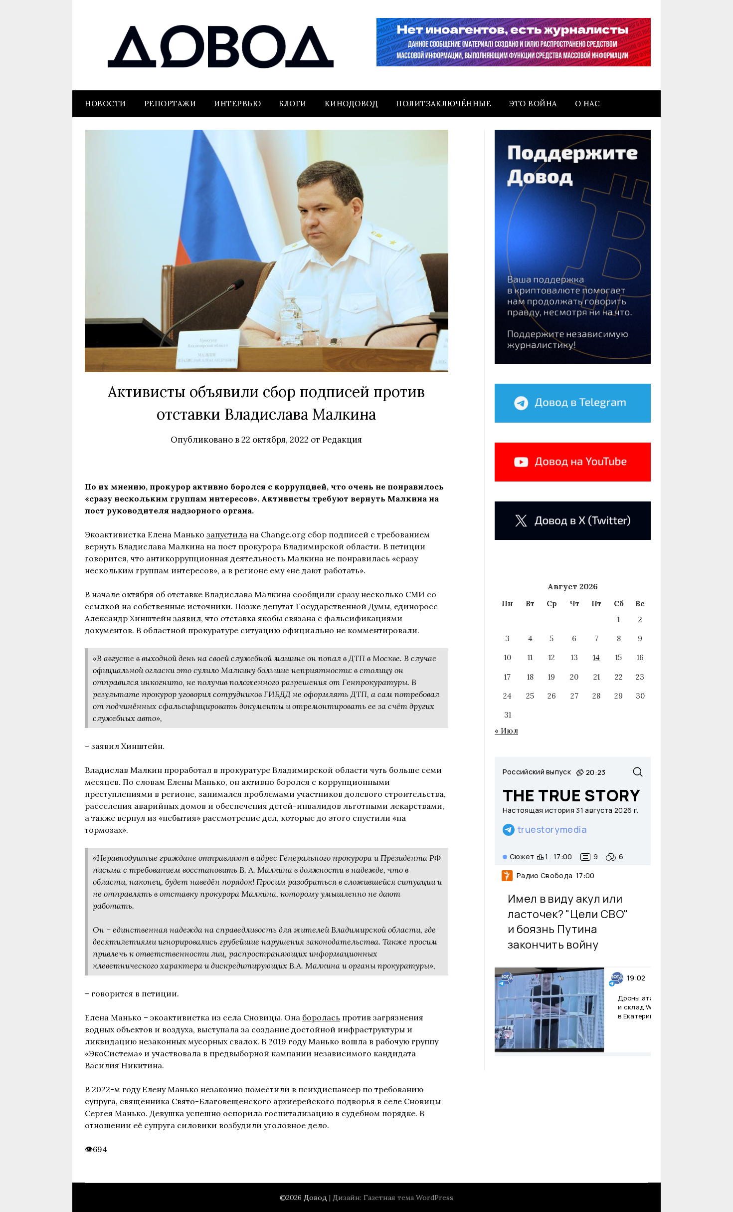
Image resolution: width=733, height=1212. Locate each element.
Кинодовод (351, 103)
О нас (587, 103)
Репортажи (170, 103)
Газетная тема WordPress (408, 1197)
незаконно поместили (245, 1089)
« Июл (506, 730)
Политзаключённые (443, 103)
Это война (533, 103)
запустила (226, 534)
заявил (187, 618)
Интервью (237, 103)
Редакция (342, 439)
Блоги (293, 103)
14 (596, 657)
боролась (321, 1017)
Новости (105, 103)
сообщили (314, 594)
